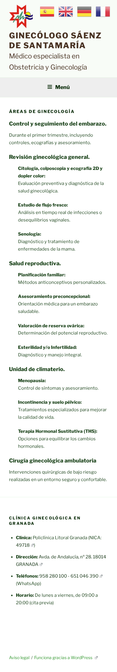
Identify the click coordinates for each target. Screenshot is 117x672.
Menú (62, 87)
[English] (66, 11)
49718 (23, 545)
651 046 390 (84, 576)
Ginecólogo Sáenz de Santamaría (55, 40)
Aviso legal (19, 657)
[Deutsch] (84, 11)
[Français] (103, 11)
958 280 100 (53, 576)
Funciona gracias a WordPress (63, 657)
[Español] (47, 11)
